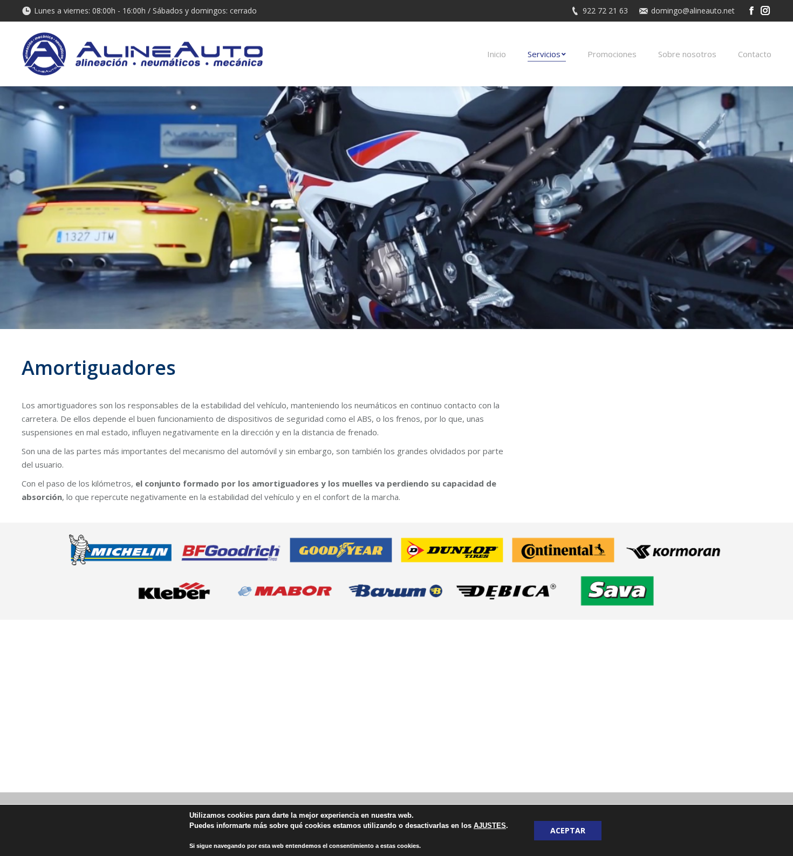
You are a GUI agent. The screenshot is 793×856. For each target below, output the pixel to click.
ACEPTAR (567, 830)
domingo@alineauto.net (693, 10)
